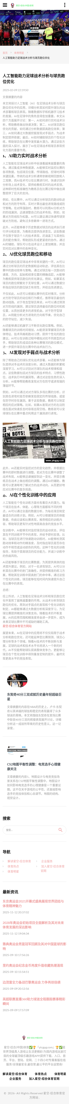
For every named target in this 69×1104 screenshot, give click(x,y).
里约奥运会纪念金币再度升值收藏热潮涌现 (33, 965)
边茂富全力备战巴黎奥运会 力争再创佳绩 (32, 982)
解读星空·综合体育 (19, 861)
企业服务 (47, 861)
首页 (5, 52)
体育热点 (13, 866)
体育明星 (19, 52)
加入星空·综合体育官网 (44, 1078)
